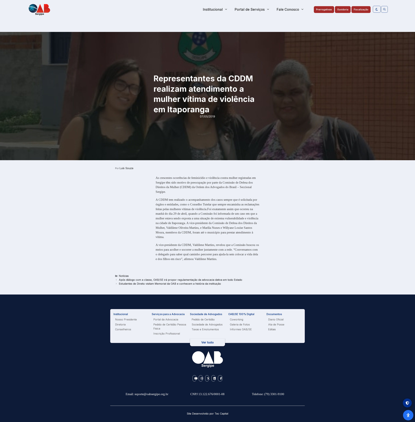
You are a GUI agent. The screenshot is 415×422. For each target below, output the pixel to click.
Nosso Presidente (126, 319)
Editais (272, 329)
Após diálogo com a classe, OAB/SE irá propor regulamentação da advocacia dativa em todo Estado (180, 279)
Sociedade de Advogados (207, 324)
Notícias (124, 275)
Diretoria (120, 324)
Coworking (236, 319)
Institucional (213, 9)
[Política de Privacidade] (407, 403)
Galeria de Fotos (240, 324)
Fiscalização (361, 9)
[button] (384, 9)
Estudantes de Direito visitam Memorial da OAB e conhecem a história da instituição (170, 283)
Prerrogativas (324, 9)
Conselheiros (123, 329)
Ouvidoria (342, 9)
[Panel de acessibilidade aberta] (408, 415)
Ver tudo (207, 342)
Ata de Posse (276, 324)
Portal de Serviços (250, 9)
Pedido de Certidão (203, 319)
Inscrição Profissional (166, 333)
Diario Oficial (276, 319)
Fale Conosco (288, 9)
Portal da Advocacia (165, 319)
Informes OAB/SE (241, 329)
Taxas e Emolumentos (205, 329)
